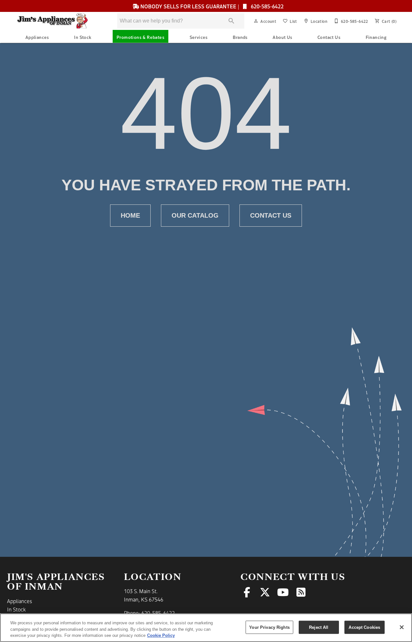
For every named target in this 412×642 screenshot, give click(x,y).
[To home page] (57, 21)
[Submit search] (231, 21)
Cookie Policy (161, 635)
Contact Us (329, 37)
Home (130, 215)
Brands (240, 37)
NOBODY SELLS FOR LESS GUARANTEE (188, 6)
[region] (206, 627)
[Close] (402, 627)
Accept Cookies (364, 627)
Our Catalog (195, 215)
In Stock (82, 37)
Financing (376, 37)
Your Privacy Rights (269, 627)
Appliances (37, 37)
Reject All (318, 627)
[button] (256, 21)
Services (199, 37)
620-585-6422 (266, 6)
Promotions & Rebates (140, 37)
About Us (282, 37)
